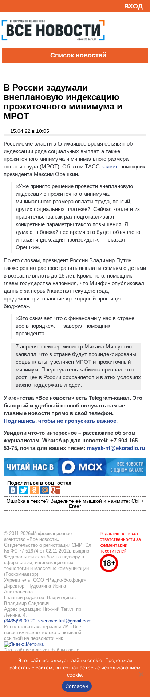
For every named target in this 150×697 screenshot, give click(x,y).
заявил (110, 166)
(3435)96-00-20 (19, 621)
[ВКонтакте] (13, 490)
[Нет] (141, 674)
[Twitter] (23, 490)
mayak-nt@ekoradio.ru (116, 448)
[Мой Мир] (44, 490)
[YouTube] (20, 6)
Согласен (77, 686)
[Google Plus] (55, 490)
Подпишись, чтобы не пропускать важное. (61, 421)
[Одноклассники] (34, 490)
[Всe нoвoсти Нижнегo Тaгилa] (53, 46)
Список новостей (78, 55)
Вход (133, 6)
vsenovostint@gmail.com (65, 621)
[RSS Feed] (8, 6)
